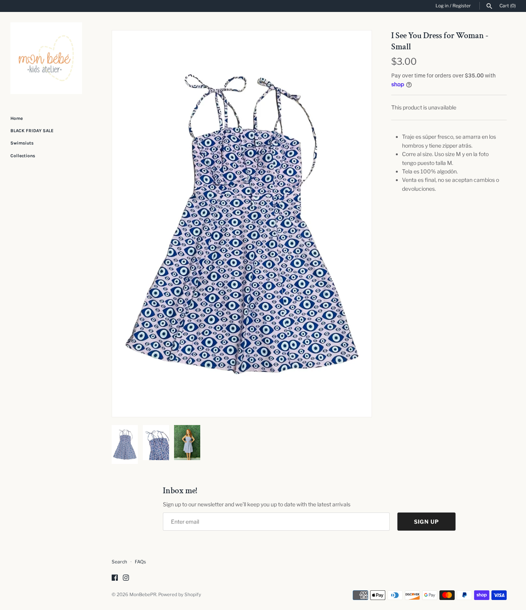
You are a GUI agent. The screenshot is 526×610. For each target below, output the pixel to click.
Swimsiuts (22, 143)
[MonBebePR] (46, 58)
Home (16, 118)
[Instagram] (126, 578)
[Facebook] (115, 578)
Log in (442, 5)
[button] (355, 223)
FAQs (140, 562)
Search (119, 562)
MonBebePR (142, 594)
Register (461, 5)
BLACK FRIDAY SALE (32, 130)
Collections (22, 155)
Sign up (426, 521)
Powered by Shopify (179, 594)
